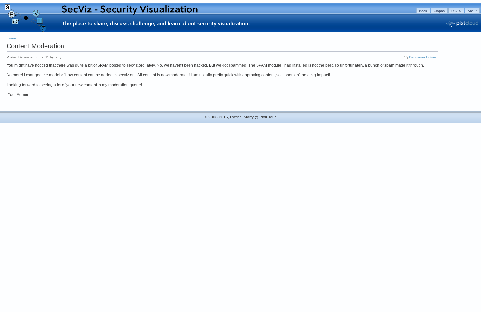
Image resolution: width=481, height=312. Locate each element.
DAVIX (456, 11)
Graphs (439, 11)
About (472, 11)
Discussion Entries (422, 57)
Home (11, 38)
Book (423, 11)
